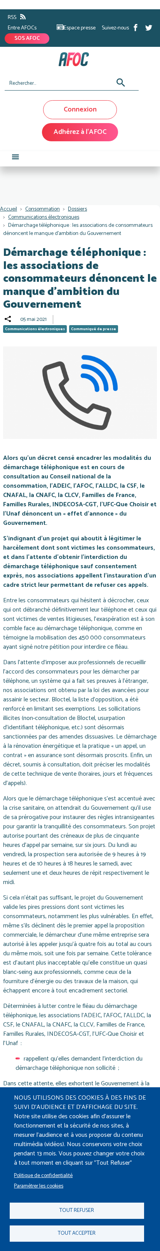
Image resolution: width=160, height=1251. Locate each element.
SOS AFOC (27, 38)
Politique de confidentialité (43, 1175)
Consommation (42, 209)
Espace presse (80, 28)
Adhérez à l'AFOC (80, 132)
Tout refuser (76, 1210)
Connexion (80, 109)
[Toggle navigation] (15, 158)
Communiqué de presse (93, 329)
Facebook (135, 27)
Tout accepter (77, 1233)
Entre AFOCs (22, 28)
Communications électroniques (43, 217)
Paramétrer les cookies (38, 1186)
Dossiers (77, 209)
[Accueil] (77, 59)
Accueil (8, 209)
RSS (12, 17)
